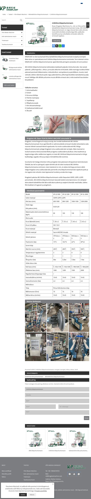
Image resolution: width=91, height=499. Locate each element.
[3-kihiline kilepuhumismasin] (57, 438)
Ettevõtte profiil (6, 474)
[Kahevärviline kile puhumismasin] (78, 438)
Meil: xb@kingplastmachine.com (54, 475)
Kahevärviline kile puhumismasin (79, 450)
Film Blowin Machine (20, 14)
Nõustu (32, 495)
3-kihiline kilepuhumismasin (57, 450)
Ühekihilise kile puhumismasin (34, 376)
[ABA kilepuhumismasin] (35, 438)
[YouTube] (74, 474)
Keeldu (23, 495)
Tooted (11, 14)
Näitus (4, 477)
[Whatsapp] (78, 474)
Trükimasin (5, 40)
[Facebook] (69, 474)
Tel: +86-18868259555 (53, 471)
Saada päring (56, 40)
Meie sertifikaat (6, 471)
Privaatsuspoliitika (40, 491)
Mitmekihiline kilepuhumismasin (38, 14)
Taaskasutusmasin (7, 44)
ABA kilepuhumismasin (36, 450)
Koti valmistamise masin (9, 36)
